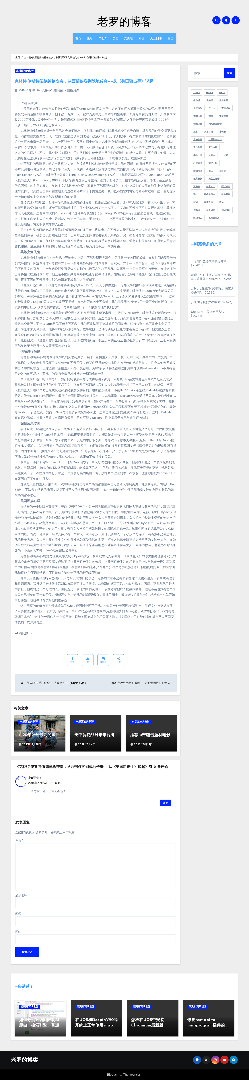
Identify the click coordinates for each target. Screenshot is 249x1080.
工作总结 (197, 147)
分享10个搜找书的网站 (206, 302)
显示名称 (21, 895)
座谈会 (212, 155)
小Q (30, 778)
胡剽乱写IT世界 (29, 1006)
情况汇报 (213, 163)
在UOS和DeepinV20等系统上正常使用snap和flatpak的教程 (96, 1025)
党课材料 (223, 116)
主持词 (209, 100)
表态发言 (208, 202)
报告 (211, 171)
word (222, 92)
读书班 (196, 210)
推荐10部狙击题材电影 (150, 735)
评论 (19, 840)
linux (196, 92)
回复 (165, 802)
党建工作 (197, 116)
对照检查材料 (215, 139)
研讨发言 (225, 186)
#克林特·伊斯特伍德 (52, 90)
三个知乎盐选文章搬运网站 (208, 261)
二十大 (212, 108)
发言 (195, 131)
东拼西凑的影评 (25, 70)
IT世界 (102, 38)
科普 (142, 38)
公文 (116, 38)
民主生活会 (214, 178)
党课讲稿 (197, 124)
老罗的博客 (124, 21)
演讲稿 (196, 186)
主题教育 (223, 100)
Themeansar (131, 1074)
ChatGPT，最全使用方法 (207, 312)
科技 (195, 194)
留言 (171, 38)
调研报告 (225, 210)
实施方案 (197, 139)
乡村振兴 (197, 108)
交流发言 (225, 108)
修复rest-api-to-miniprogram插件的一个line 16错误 (208, 1025)
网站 (18, 931)
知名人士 (210, 186)
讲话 (221, 202)
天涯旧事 (156, 38)
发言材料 (208, 131)
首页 (78, 38)
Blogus (112, 1074)
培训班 (222, 131)
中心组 (196, 100)
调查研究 (210, 210)
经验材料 (225, 194)
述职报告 (197, 218)
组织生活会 (209, 194)
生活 (90, 38)
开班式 (224, 155)
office (209, 92)
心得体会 (197, 163)
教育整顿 (197, 178)
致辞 (195, 202)
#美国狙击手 (72, 90)
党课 (211, 116)
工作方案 (213, 147)
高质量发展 (214, 218)
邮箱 (18, 913)
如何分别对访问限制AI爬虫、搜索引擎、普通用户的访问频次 (39, 1025)
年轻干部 (197, 155)
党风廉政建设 (215, 124)
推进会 (222, 171)
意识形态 (197, 171)
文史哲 (128, 38)
